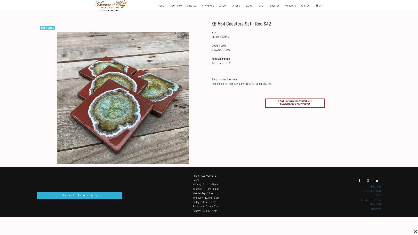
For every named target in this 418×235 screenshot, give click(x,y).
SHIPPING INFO (372, 191)
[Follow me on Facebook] (359, 180)
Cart (320, 5)
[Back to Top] (415, 232)
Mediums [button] (236, 5)
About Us (175, 5)
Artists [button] (222, 5)
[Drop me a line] (377, 180)
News (260, 5)
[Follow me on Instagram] (368, 180)
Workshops (290, 5)
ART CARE (375, 186)
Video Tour (192, 5)
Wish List (306, 5)
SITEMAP (376, 208)
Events (249, 5)
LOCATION (375, 204)
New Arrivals (208, 5)
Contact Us (274, 5)
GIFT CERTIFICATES (370, 200)
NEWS (377, 195)
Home (161, 5)
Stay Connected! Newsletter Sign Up (79, 195)
